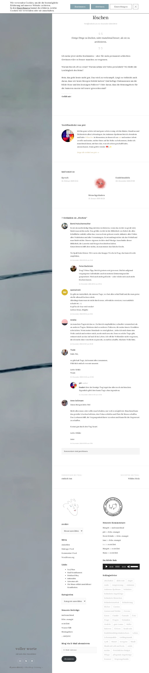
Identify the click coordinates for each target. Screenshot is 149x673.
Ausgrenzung (117, 585)
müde (130, 646)
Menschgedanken (96, 195)
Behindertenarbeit (111, 602)
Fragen (115, 620)
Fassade (125, 615)
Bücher (107, 607)
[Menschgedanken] (100, 184)
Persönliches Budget (121, 650)
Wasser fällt (66, 628)
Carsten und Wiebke (112, 611)
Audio (106, 585)
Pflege (107, 655)
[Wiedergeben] (106, 566)
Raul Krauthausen (74, 572)
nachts (107, 650)
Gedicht (107, 624)
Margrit (106, 528)
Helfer (129, 624)
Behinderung (127, 602)
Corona (127, 611)
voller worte (26, 648)
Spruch (65, 177)
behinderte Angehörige (113, 594)
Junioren (107, 628)
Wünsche (89, 137)
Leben (135, 633)
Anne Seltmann (77, 401)
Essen (106, 615)
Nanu (105, 553)
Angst (130, 581)
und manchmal (68, 615)
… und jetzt (66, 636)
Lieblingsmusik (126, 637)
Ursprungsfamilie (122, 659)
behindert (128, 589)
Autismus (130, 585)
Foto (134, 615)
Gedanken (126, 620)
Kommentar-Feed (69, 553)
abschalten (108, 581)
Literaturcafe (72, 581)
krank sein (128, 628)
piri (80, 383)
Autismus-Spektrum (112, 589)
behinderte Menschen (113, 598)
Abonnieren (69, 659)
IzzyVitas (71, 569)
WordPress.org (68, 557)
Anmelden (66, 545)
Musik (133, 642)
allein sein (120, 581)
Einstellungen (23, 8)
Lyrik (106, 642)
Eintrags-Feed (68, 549)
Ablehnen (99, 6)
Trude (72, 350)
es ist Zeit (65, 623)
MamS (114, 642)
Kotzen (117, 628)
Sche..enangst (67, 619)
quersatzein (75, 290)
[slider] (134, 566)
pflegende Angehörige (122, 655)
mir (119, 137)
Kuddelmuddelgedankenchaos (116, 633)
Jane (104, 540)
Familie (115, 615)
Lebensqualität (110, 637)
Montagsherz (67, 632)
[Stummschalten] (128, 566)
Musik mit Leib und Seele (114, 646)
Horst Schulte (108, 536)
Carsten (116, 607)
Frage (106, 620)
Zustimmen (80, 6)
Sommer (107, 659)
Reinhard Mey (73, 575)
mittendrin (71, 578)
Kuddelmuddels (123, 177)
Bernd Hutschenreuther (80, 224)
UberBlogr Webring (33, 667)
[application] (121, 567)
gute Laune (118, 624)
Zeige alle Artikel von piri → (88, 152)
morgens (123, 642)
